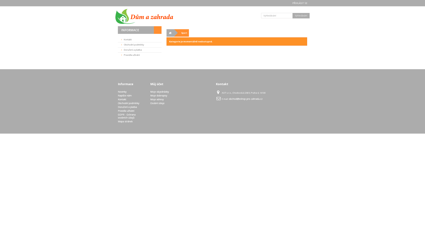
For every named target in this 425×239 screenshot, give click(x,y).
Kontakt (127, 39)
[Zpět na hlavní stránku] (170, 33)
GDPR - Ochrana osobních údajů (127, 116)
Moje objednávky (159, 91)
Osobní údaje (157, 103)
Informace (130, 30)
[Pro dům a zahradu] (147, 16)
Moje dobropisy (158, 95)
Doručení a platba (132, 49)
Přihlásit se (299, 3)
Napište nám (125, 95)
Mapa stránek (125, 121)
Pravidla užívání (131, 54)
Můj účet (156, 84)
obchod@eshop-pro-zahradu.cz (245, 98)
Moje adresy (157, 99)
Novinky (122, 91)
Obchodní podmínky (133, 44)
